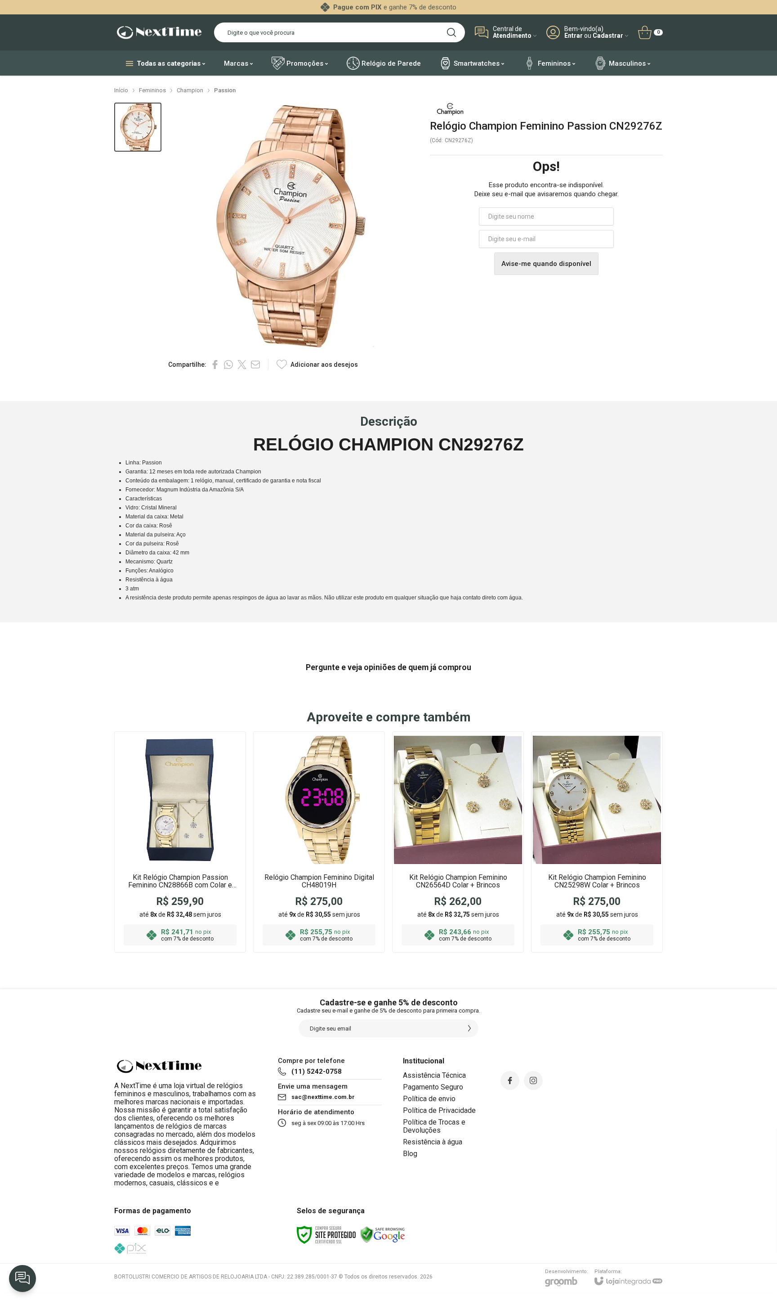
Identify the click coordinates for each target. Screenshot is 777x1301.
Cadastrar (608, 35)
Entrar (573, 35)
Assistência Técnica (434, 1075)
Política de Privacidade (439, 1110)
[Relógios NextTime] (159, 32)
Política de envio (429, 1098)
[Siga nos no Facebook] (509, 1080)
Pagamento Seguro (433, 1087)
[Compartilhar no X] (241, 364)
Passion (225, 90)
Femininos (152, 90)
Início (121, 90)
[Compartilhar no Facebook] (214, 364)
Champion (190, 90)
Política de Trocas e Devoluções (434, 1126)
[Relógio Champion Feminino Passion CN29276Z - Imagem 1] (138, 127)
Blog (410, 1153)
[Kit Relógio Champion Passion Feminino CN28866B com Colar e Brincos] (180, 842)
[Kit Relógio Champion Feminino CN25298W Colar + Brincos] (596, 842)
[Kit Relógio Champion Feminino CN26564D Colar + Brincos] (458, 842)
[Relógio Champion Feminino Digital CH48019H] (319, 842)
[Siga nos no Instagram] (533, 1080)
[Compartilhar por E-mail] (255, 364)
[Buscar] (451, 32)
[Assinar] (469, 1028)
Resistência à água (432, 1142)
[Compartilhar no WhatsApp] (228, 364)
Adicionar (197, 894)
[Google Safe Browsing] (382, 1234)
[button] (137, 127)
